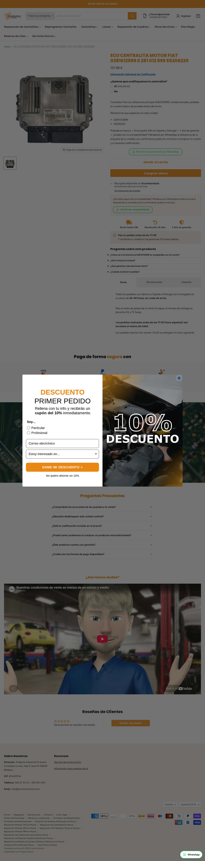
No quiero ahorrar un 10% (62, 475)
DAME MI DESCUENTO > (62, 467)
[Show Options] (96, 454)
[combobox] (61, 454)
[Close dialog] (179, 378)
